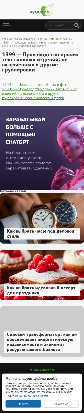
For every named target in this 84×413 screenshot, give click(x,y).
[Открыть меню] (6, 25)
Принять (23, 404)
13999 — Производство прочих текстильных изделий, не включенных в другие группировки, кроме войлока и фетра (39, 93)
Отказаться (60, 404)
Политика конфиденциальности (27, 395)
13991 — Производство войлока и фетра (36, 84)
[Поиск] (76, 25)
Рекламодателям (42, 370)
